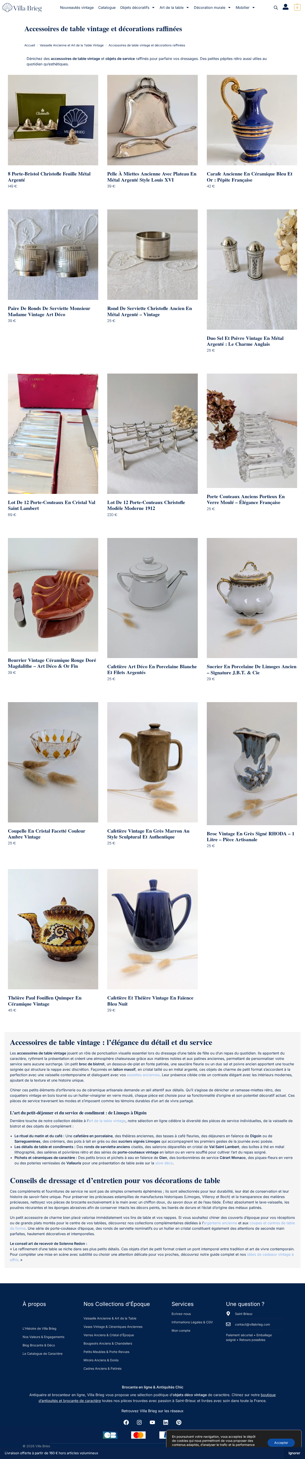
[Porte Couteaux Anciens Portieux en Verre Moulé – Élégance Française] (252, 431)
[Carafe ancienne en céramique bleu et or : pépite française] (252, 120)
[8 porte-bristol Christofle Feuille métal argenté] (53, 120)
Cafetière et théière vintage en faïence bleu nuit (150, 1001)
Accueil (29, 45)
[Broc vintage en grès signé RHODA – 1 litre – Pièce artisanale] (252, 763)
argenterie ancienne (220, 1223)
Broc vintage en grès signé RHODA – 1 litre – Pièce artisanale (250, 837)
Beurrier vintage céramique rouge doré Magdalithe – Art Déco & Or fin (52, 663)
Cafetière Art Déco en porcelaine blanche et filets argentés (152, 669)
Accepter (281, 1443)
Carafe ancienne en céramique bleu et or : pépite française (249, 177)
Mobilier (242, 7)
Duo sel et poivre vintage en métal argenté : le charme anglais (245, 341)
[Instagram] (139, 1422)
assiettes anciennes (143, 1075)
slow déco (164, 1163)
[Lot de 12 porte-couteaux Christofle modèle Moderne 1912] (152, 434)
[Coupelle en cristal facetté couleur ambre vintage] (53, 762)
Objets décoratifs (134, 7)
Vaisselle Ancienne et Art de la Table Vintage (72, 45)
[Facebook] (126, 1422)
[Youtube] (152, 1422)
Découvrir (56, 195)
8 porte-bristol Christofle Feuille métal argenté (49, 177)
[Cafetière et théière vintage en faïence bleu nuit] (152, 929)
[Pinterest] (179, 1422)
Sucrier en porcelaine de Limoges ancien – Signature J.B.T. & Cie (251, 669)
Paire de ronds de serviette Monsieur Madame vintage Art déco (49, 311)
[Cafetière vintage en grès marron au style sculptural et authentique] (152, 762)
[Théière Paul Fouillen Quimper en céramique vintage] (53, 929)
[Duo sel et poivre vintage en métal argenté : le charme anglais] (252, 269)
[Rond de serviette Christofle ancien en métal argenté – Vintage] (152, 254)
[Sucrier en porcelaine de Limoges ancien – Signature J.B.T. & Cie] (252, 598)
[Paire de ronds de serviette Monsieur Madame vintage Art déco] (53, 254)
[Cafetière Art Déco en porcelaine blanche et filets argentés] (152, 598)
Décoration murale (209, 7)
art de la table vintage (107, 1120)
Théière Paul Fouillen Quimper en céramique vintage (44, 1001)
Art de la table (172, 7)
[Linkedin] (165, 1422)
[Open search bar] (276, 7)
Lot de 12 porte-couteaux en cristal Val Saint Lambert (51, 505)
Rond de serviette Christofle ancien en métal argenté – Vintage (149, 311)
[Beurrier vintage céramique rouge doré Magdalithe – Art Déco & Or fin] (53, 595)
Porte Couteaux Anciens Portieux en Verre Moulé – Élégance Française (246, 499)
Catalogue (107, 7)
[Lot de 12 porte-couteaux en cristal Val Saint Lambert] (53, 434)
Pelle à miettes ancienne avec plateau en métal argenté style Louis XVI (151, 177)
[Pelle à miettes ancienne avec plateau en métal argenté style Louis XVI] (152, 120)
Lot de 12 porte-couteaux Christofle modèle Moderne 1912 (146, 505)
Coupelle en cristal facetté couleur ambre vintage (46, 834)
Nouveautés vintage (77, 7)
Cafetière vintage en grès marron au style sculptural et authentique (148, 834)
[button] (296, 7)
